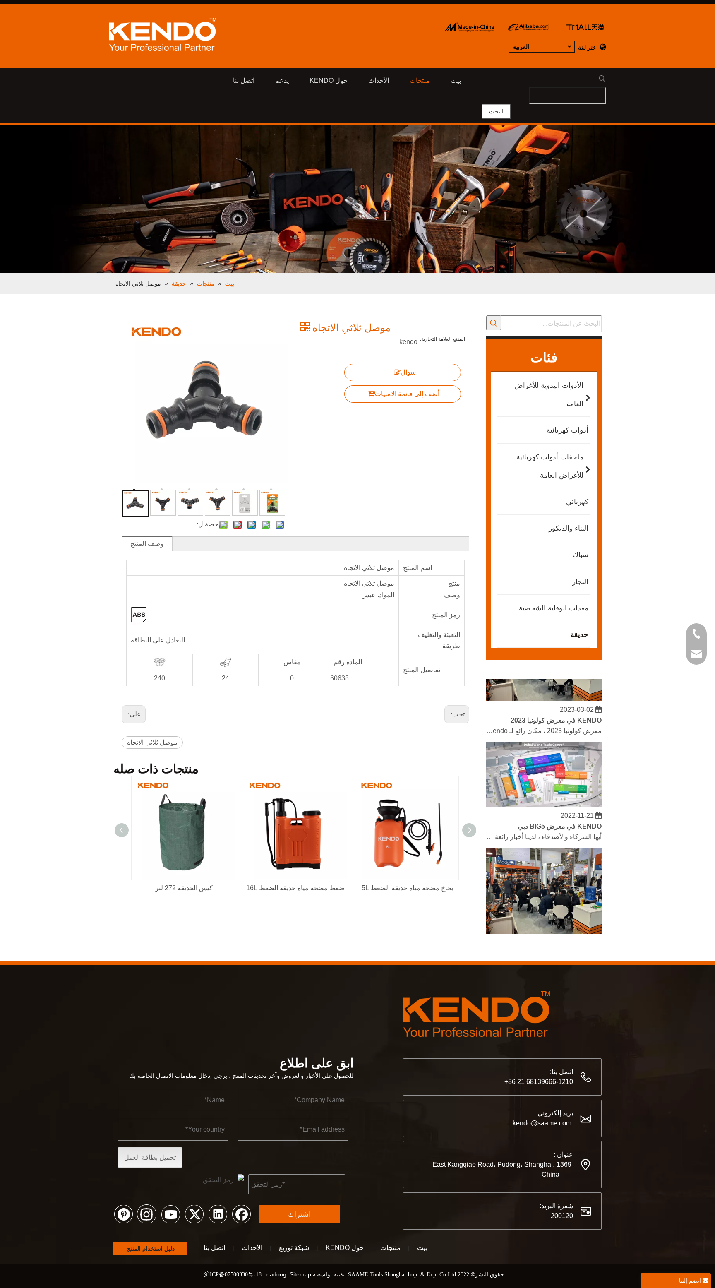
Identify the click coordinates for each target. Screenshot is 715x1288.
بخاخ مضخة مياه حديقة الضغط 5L (407, 888)
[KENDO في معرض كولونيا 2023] (544, 691)
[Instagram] (147, 1213)
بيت (422, 1247)
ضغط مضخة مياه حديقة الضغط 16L (295, 888)
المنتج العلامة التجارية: (442, 339)
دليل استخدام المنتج (150, 1248)
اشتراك (299, 1214)
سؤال (408, 372)
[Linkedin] (218, 1213)
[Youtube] (170, 1213)
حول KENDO (345, 1247)
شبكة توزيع (294, 1247)
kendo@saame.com (542, 1123)
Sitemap (300, 1274)
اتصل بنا (214, 1247)
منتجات (390, 1247)
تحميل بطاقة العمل (150, 1157)
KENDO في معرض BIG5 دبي (560, 819)
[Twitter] (194, 1213)
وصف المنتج (147, 543)
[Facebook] (241, 1213)
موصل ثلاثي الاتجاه (152, 742)
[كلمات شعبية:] (493, 322)
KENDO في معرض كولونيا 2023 (556, 713)
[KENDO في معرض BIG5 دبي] (544, 797)
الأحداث (252, 1247)
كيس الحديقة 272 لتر (184, 888)
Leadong (274, 1274)
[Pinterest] (123, 1213)
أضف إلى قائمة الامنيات (407, 393)
